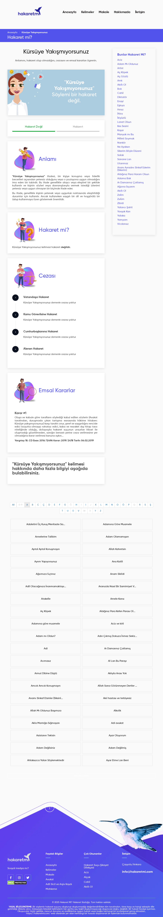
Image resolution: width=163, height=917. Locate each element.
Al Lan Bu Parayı (117, 661)
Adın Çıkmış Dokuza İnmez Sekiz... (117, 636)
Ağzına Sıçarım (126, 187)
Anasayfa (69, 12)
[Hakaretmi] (19, 857)
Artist (120, 68)
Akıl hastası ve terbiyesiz (117, 698)
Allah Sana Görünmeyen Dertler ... (117, 686)
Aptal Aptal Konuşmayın (46, 549)
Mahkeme (51, 889)
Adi (46, 648)
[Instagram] (19, 877)
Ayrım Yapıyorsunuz (45, 561)
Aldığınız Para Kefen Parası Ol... (117, 611)
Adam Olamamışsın (117, 537)
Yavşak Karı (123, 211)
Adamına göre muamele (46, 624)
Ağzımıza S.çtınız (46, 574)
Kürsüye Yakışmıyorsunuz (56, 52)
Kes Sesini (122, 126)
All (13, 505)
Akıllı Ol (121, 85)
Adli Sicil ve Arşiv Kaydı (59, 884)
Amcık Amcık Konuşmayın (45, 686)
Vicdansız (123, 224)
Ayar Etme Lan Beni (117, 760)
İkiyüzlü (121, 118)
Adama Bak (124, 178)
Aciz (119, 60)
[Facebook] (10, 877)
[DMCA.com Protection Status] (17, 884)
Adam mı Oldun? (46, 636)
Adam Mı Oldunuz (127, 64)
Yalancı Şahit (125, 207)
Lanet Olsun (124, 122)
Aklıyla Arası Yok (117, 673)
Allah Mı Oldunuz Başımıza (45, 710)
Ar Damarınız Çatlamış (130, 182)
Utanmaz (122, 163)
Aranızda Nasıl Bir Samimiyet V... (117, 586)
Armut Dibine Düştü (46, 673)
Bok (119, 89)
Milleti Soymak (125, 138)
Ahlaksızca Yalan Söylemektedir (45, 760)
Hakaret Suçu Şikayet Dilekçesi (96, 866)
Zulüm (120, 199)
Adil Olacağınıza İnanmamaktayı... (45, 586)
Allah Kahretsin (117, 549)
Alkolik (117, 710)
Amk (119, 80)
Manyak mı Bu (125, 134)
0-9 (20, 505)
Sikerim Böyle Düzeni (129, 151)
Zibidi (120, 203)
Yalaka (121, 216)
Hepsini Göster (81, 776)
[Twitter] (28, 877)
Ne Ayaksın (123, 147)
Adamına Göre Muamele (117, 524)
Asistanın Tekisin (45, 735)
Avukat (50, 879)
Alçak (87, 877)
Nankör (121, 143)
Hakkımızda (122, 12)
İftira (120, 114)
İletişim (140, 12)
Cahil (120, 93)
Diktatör (122, 97)
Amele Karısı (117, 599)
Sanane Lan (124, 159)
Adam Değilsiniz (45, 748)
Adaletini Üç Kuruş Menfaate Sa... (45, 524)
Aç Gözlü (122, 76)
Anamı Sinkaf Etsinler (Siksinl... (46, 698)
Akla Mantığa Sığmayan (46, 723)
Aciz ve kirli (117, 624)
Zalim (120, 195)
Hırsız (120, 109)
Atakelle (45, 599)
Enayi (120, 101)
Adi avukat (117, 723)
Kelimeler (87, 12)
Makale (104, 12)
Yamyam (122, 220)
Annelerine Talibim (46, 537)
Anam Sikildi (117, 574)
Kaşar (120, 130)
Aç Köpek (122, 72)
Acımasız (45, 661)
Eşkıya (120, 105)
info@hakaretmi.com (137, 872)
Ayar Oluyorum (117, 735)
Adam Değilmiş (117, 748)
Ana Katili (117, 561)
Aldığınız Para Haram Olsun (133, 174)
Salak (120, 155)
